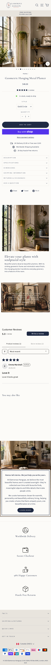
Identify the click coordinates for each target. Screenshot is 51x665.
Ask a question (11, 183)
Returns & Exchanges (14, 178)
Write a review (38, 333)
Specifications (11, 163)
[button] (22, 90)
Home (25, 74)
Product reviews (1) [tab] (13, 344)
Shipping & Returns (12, 621)
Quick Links (8, 629)
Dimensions (9, 168)
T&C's (5, 613)
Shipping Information (15, 173)
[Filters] (4, 351)
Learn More (25, 510)
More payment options (25, 137)
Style (24, 102)
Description (10, 158)
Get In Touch (8, 636)
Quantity (25, 112)
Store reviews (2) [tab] (37, 344)
